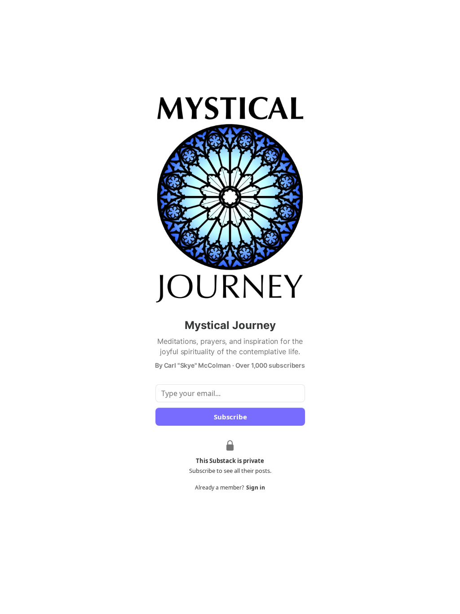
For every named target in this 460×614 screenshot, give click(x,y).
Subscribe (230, 416)
